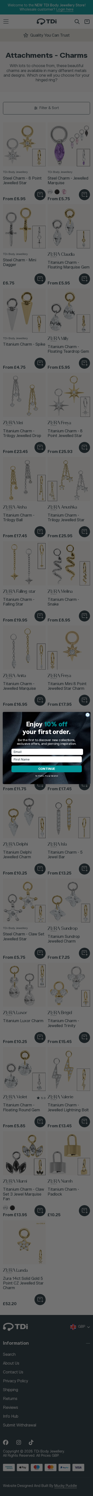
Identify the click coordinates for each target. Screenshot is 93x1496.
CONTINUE (46, 769)
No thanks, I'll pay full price (46, 776)
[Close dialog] (87, 715)
